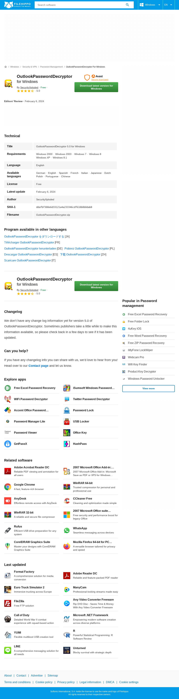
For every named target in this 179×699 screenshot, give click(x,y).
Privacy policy (66, 682)
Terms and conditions (17, 682)
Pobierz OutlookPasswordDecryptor (87, 248)
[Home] (5, 66)
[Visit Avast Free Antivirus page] (96, 78)
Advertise (37, 675)
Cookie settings (128, 682)
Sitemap (53, 675)
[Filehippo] (17, 5)
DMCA (110, 682)
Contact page (38, 365)
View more (148, 388)
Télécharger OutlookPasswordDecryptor (29, 242)
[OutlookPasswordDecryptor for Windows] (8, 83)
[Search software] (127, 4)
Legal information (90, 682)
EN (166, 4)
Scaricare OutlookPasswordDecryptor (27, 260)
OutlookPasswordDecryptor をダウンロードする (34, 236)
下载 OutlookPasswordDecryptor (80, 254)
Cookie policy (43, 682)
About (8, 675)
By (27, 87)
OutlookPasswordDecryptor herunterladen (30, 248)
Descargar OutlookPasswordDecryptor (28, 254)
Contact (21, 675)
